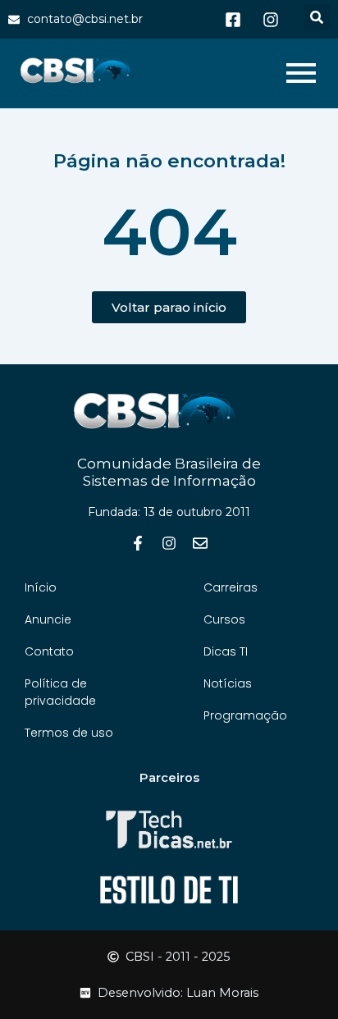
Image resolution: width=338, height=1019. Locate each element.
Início (41, 587)
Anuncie (48, 619)
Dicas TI (225, 651)
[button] (317, 17)
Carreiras (230, 587)
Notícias (227, 683)
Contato (49, 651)
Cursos (224, 619)
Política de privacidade (60, 692)
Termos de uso (69, 732)
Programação (245, 715)
